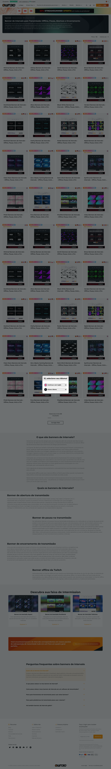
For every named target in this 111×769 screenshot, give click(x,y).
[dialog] (55, 384)
